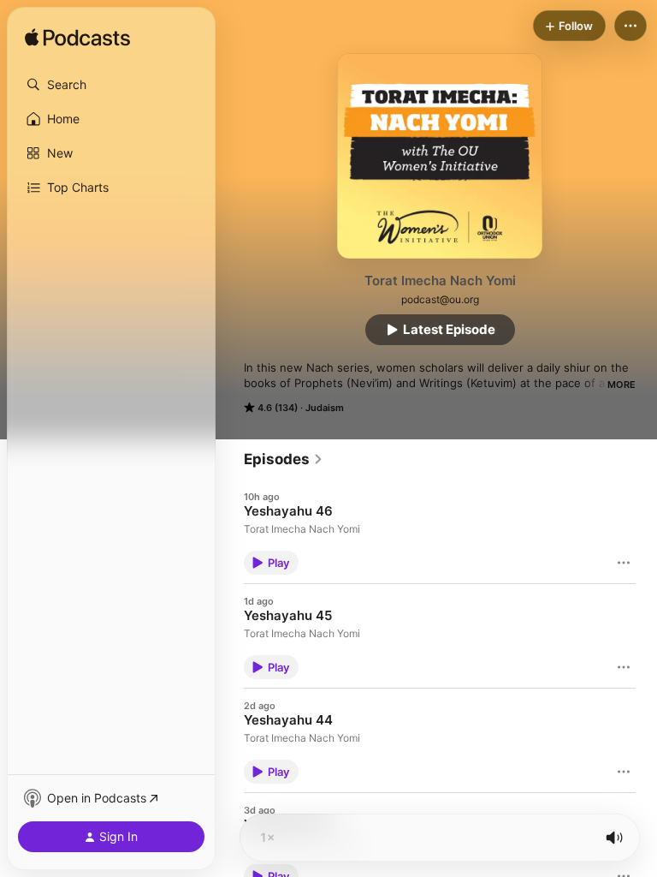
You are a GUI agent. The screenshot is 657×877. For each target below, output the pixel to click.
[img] (77, 38)
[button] (111, 84)
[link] (283, 459)
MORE (621, 385)
